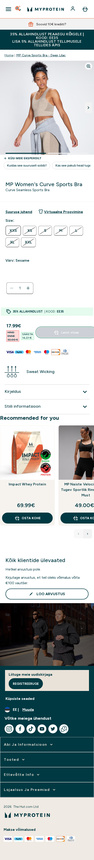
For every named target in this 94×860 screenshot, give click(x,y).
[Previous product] (78, 533)
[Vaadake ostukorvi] (85, 9)
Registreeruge (26, 683)
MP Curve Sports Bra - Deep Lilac (41, 55)
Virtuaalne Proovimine (63, 212)
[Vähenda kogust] (12, 288)
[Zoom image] (88, 66)
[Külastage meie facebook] (20, 728)
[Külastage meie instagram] (9, 728)
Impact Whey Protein (27, 484)
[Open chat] (63, 728)
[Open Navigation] (8, 9)
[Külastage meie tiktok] (31, 728)
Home (9, 55)
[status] (20, 288)
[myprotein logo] (45, 9)
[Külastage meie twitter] (52, 728)
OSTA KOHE (31, 518)
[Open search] (18, 9)
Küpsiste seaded (19, 699)
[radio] (13, 231)
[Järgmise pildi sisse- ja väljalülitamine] (88, 107)
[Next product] (87, 533)
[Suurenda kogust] (28, 288)
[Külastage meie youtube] (42, 728)
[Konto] (73, 9)
